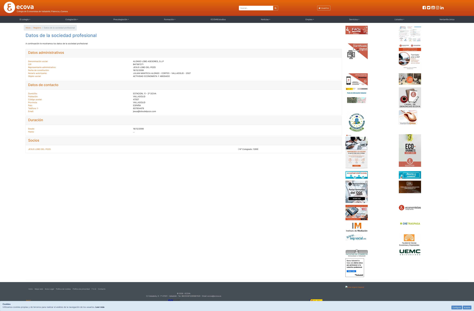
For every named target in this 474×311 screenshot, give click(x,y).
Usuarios (324, 8)
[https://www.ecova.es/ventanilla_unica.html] (408, 117)
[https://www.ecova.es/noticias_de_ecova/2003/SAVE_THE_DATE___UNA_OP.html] (410, 33)
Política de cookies (63, 289)
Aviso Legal (49, 289)
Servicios (353, 19)
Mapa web (39, 289)
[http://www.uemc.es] (410, 252)
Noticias (265, 19)
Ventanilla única (446, 19)
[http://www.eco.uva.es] (410, 240)
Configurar (457, 307)
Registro (37, 27)
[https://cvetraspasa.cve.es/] (410, 223)
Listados (399, 19)
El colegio (24, 19)
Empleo (309, 19)
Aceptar (467, 307)
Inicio (28, 27)
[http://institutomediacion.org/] (357, 227)
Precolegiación (120, 19)
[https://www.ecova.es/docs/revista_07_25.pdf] (410, 150)
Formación (169, 19)
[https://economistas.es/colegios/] (410, 207)
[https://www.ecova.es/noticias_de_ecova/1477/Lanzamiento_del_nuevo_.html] (357, 151)
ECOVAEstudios (218, 19)
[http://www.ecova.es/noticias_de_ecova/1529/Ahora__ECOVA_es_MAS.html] (410, 79)
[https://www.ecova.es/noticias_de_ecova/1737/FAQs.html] (357, 30)
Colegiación (71, 19)
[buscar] (275, 8)
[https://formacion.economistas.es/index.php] (357, 191)
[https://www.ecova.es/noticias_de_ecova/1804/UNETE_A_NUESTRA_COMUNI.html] (357, 79)
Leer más (99, 307)
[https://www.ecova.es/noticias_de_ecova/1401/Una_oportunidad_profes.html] (357, 212)
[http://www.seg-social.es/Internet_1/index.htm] (357, 237)
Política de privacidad (81, 289)
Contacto (101, 289)
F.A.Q (94, 289)
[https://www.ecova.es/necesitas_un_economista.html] (410, 174)
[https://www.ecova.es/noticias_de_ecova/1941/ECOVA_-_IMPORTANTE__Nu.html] (410, 57)
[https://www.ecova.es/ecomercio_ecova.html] (357, 174)
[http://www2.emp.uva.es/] (357, 252)
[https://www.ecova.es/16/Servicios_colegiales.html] (357, 51)
